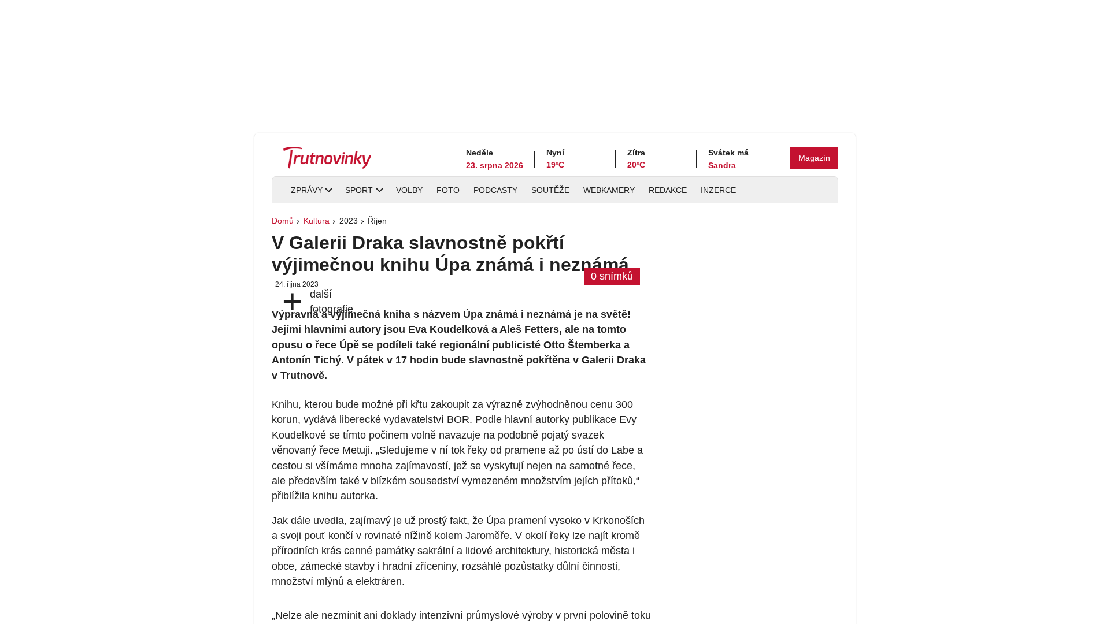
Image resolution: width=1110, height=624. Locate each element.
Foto (448, 190)
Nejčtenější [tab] (687, 445)
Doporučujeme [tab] (753, 445)
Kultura (317, 220)
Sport (359, 190)
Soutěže (550, 190)
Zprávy (307, 190)
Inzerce (718, 190)
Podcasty (495, 190)
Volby (409, 190)
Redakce (668, 190)
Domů (283, 220)
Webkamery (609, 190)
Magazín (814, 157)
